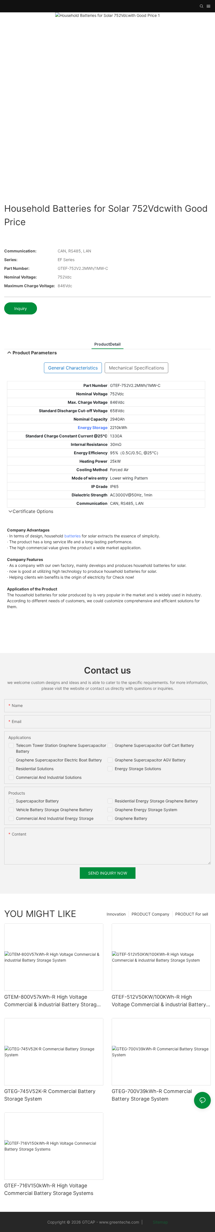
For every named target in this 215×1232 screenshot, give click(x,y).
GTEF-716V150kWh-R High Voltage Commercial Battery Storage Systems (48, 1189)
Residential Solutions (34, 768)
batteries (72, 535)
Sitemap (160, 1222)
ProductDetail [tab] (107, 344)
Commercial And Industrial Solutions (48, 777)
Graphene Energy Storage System (146, 809)
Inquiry (20, 308)
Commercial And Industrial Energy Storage (55, 818)
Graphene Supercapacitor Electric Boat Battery (59, 760)
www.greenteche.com (119, 1222)
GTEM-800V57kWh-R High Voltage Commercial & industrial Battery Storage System (51, 1001)
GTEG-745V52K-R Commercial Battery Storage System (49, 1095)
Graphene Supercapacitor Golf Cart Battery (154, 745)
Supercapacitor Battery (37, 800)
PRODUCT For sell (191, 914)
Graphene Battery (131, 818)
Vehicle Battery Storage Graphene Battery (54, 809)
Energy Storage (93, 427)
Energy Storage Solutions (138, 768)
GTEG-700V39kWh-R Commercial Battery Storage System (152, 1095)
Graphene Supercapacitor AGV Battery (150, 760)
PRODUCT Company (150, 914)
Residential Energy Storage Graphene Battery (156, 800)
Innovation (116, 914)
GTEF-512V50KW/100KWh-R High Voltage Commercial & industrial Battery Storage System (159, 1001)
